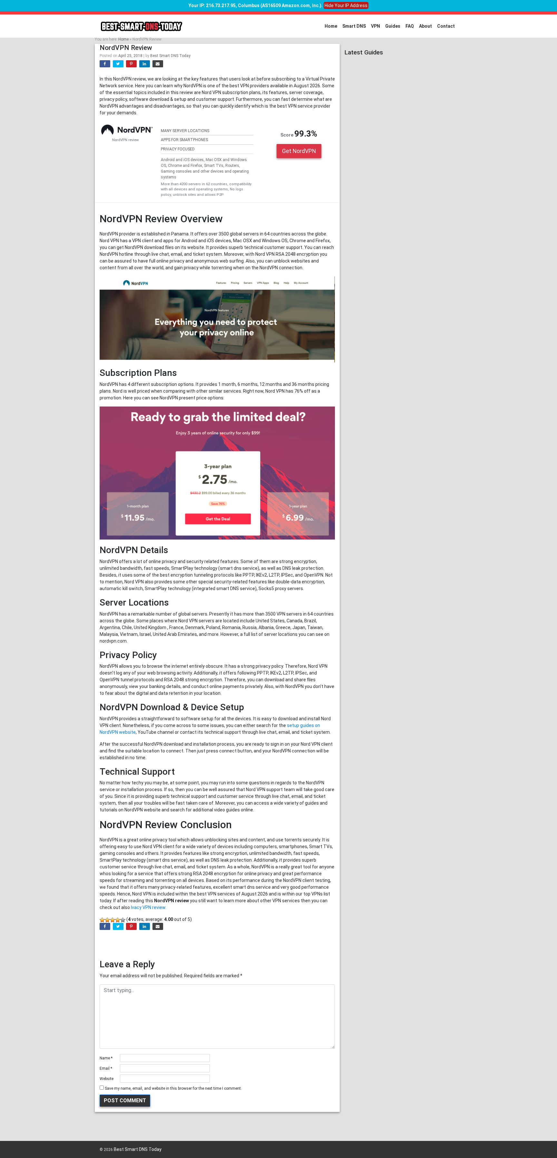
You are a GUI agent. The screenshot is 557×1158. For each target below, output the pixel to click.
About (425, 26)
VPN (375, 26)
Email (106, 1068)
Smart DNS (354, 26)
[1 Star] (102, 920)
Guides (392, 26)
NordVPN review (125, 140)
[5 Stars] (122, 920)
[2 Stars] (107, 920)
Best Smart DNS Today (170, 55)
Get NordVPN (299, 151)
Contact (446, 26)
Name (106, 1058)
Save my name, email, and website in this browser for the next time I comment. (173, 1088)
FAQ (410, 26)
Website (106, 1079)
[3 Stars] (112, 920)
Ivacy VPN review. (148, 907)
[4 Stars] (117, 920)
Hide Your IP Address (346, 5)
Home (331, 26)
